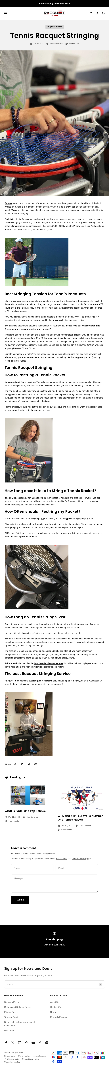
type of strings (72, 518)
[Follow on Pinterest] (26, 1043)
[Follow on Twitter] (13, 1043)
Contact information (30, 1059)
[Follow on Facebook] (6, 1043)
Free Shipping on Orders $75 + (54, 3)
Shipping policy (13, 1059)
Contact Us (55, 1007)
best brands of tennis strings (48, 663)
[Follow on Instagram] (19, 1043)
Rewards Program (58, 1017)
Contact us (94, 681)
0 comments (74, 44)
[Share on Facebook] (15, 764)
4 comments (13, 821)
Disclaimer (9, 1030)
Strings (8, 203)
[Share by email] (35, 764)
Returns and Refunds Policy (17, 1007)
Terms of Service (79, 858)
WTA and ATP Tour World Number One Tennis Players (80, 817)
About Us (54, 1002)
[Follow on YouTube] (33, 1043)
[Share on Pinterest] (28, 764)
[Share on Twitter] (21, 764)
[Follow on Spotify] (47, 1043)
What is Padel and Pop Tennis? (25, 811)
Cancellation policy (12, 1062)
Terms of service (39, 1056)
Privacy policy (24, 1056)
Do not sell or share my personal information (19, 1024)
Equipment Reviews (54, 27)
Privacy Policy (61, 858)
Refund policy (10, 1056)
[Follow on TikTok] (40, 1043)
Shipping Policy (11, 1002)
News (53, 1012)
